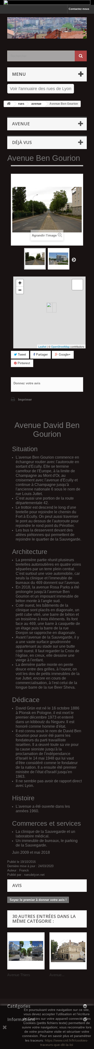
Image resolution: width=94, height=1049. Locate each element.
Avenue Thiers (18, 975)
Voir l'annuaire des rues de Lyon (40, 88)
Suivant (73, 259)
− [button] (19, 290)
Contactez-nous (79, 8)
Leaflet (42, 346)
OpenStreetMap (60, 346)
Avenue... (56, 975)
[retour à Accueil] (8, 104)
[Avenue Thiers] (26, 950)
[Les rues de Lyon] (47, 28)
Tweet (21, 354)
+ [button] (19, 283)
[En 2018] (58, 258)
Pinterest (23, 363)
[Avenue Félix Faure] (68, 950)
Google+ (64, 354)
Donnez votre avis (26, 383)
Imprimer (25, 399)
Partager (41, 354)
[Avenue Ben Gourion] (35, 258)
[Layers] (77, 284)
